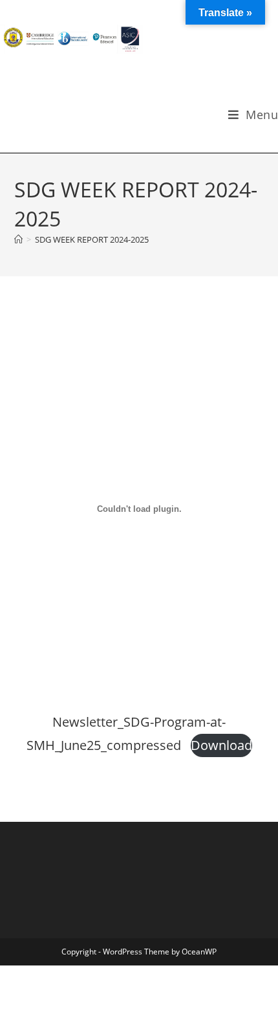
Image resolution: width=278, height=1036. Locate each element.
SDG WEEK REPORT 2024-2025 (92, 239)
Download (221, 745)
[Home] (18, 239)
